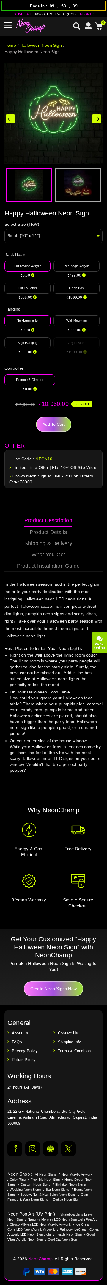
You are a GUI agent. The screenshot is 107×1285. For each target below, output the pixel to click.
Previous (10, 118)
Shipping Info (69, 1042)
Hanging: (13, 309)
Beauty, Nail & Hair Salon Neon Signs (48, 1194)
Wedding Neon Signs (25, 1189)
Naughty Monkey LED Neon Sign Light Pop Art (62, 1219)
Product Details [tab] (48, 532)
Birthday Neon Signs (70, 1184)
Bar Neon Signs (57, 1189)
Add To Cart (54, 424)
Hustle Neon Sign (69, 1234)
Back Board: (16, 254)
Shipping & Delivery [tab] (48, 543)
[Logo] (31, 25)
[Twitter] (68, 1148)
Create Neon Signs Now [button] (53, 988)
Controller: (14, 368)
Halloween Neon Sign (41, 45)
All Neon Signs (45, 1174)
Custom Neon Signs (35, 1184)
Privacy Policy (25, 1051)
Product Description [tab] (48, 520)
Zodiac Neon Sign (66, 1199)
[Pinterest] (50, 1148)
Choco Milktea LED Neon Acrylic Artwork (40, 1224)
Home (10, 45)
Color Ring (18, 1179)
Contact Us (68, 1033)
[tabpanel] (53, 683)
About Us (20, 1033)
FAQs (17, 1042)
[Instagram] (32, 1148)
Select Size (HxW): (22, 224)
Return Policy (24, 1059)
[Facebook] (14, 1148)
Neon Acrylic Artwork (77, 1174)
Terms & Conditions (75, 1051)
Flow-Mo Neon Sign (45, 1179)
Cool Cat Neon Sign (62, 1239)
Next (96, 118)
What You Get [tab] (48, 555)
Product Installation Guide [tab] (48, 566)
